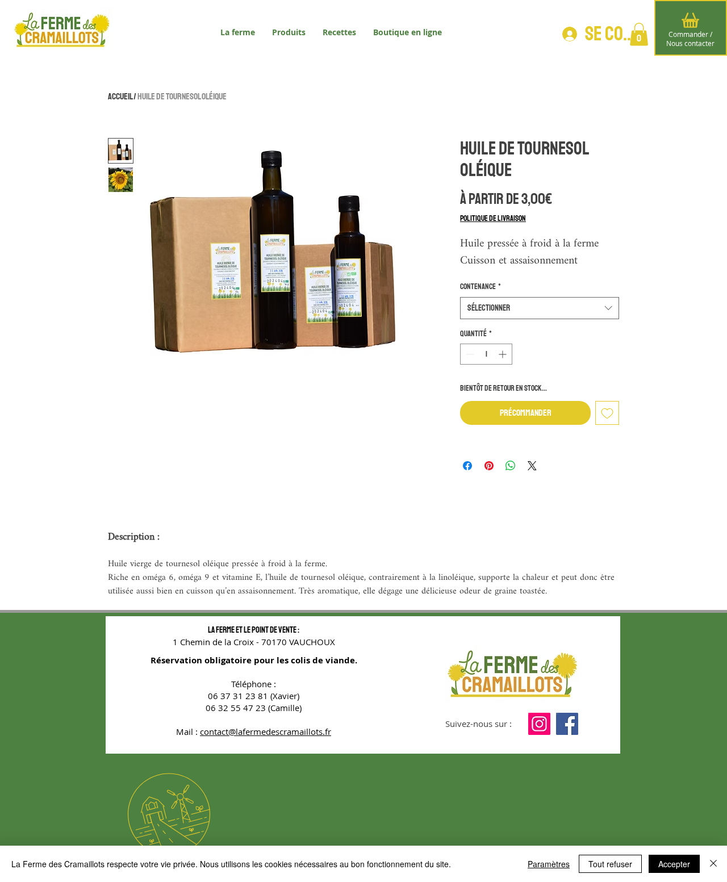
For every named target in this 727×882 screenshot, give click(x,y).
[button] (639, 34)
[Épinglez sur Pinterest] (489, 466)
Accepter (674, 864)
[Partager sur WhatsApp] (510, 466)
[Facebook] (567, 724)
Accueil (120, 96)
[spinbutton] (486, 354)
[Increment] (503, 354)
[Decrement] (469, 354)
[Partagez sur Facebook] (467, 466)
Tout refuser (610, 864)
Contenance (480, 286)
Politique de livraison (493, 218)
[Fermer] (713, 864)
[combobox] (539, 308)
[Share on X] (532, 466)
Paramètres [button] (549, 864)
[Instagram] (539, 724)
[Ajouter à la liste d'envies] (607, 413)
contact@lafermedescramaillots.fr (265, 731)
